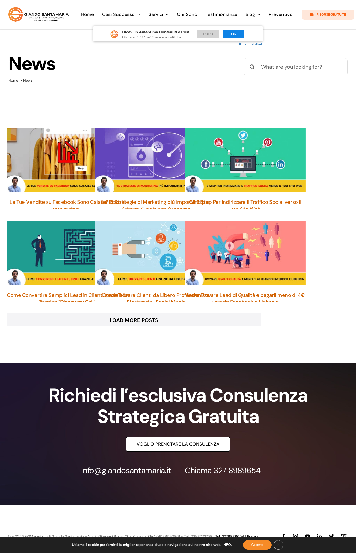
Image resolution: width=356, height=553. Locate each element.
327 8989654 (237, 470)
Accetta (257, 544)
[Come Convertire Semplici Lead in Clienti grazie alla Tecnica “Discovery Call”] (67, 253)
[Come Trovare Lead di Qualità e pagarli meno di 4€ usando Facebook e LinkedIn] (245, 253)
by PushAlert (252, 43)
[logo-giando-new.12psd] (38, 9)
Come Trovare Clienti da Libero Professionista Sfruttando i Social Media (155, 298)
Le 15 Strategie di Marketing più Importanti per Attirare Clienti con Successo (156, 205)
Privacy (253, 536)
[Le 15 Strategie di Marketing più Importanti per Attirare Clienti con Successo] (155, 160)
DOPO (208, 33)
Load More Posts (134, 320)
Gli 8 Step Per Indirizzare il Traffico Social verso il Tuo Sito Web (245, 205)
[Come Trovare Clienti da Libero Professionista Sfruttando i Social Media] (155, 253)
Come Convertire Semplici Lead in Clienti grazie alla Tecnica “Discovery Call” (67, 298)
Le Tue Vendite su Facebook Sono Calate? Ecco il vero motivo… (67, 205)
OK (233, 33)
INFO (226, 545)
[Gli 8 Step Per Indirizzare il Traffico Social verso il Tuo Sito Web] (245, 160)
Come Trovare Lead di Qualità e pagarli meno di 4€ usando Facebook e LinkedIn (245, 298)
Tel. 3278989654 (229, 536)
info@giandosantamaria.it (126, 470)
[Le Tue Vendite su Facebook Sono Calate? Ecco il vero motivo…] (67, 160)
